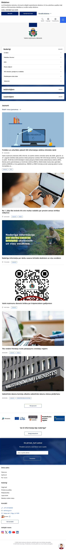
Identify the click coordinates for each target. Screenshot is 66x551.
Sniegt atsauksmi (33, 433)
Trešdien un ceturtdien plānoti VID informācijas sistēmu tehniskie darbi (29, 150)
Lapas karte (4, 495)
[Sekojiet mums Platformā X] (6, 532)
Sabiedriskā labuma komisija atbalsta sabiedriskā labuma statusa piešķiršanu (31, 394)
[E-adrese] (4, 516)
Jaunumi (5, 169)
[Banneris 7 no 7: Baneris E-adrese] (20, 418)
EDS (11, 169)
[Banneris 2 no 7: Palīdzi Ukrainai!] (46, 418)
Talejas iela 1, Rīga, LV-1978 (11, 513)
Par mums (4, 477)
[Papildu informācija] (9, 516)
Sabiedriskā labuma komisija (23, 398)
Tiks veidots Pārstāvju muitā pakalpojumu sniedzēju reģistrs (25, 349)
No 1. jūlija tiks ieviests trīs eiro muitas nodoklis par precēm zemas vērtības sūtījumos (31, 212)
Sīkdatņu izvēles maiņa (7, 498)
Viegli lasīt (4, 487)
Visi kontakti (9, 521)
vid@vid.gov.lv (7, 510)
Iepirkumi (4, 475)
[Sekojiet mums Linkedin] (17, 532)
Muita (20, 216)
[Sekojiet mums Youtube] (13, 532)
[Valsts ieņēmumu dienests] (12, 20)
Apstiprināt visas (28, 13)
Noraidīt (10, 13)
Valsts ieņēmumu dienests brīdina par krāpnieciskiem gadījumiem (27, 303)
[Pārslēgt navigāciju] (63, 20)
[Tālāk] (62, 418)
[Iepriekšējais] (3, 418)
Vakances (4, 472)
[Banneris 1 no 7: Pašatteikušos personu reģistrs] (33, 418)
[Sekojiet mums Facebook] (10, 532)
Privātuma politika (6, 490)
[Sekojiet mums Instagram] (2, 532)
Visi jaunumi (33, 406)
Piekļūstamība (5, 493)
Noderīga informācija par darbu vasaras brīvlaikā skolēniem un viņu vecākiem (31, 258)
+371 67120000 (8, 508)
